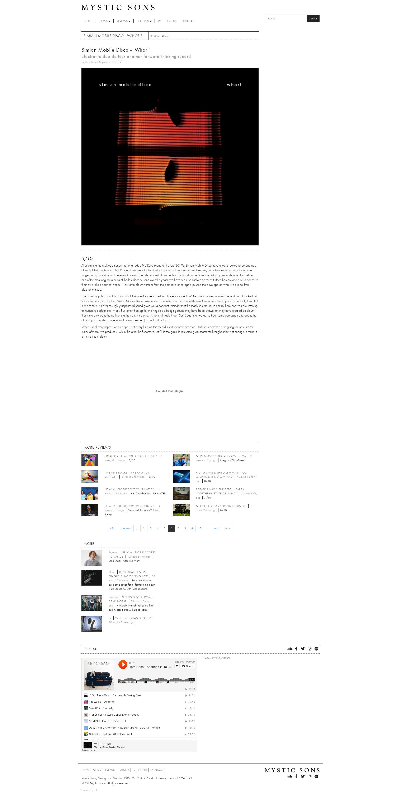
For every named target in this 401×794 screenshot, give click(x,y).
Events (171, 21)
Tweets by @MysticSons (217, 658)
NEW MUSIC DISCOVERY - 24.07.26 (129, 489)
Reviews (122, 21)
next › (217, 528)
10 (200, 528)
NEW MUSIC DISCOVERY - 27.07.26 (221, 456)
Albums (165, 36)
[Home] (118, 7)
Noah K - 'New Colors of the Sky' (130, 456)
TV (159, 21)
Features (143, 21)
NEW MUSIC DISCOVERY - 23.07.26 (129, 506)
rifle (96, 790)
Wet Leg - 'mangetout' (133, 618)
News (103, 21)
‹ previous (126, 528)
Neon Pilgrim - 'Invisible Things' (221, 506)
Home (89, 21)
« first (112, 528)
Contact (189, 21)
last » (227, 528)
